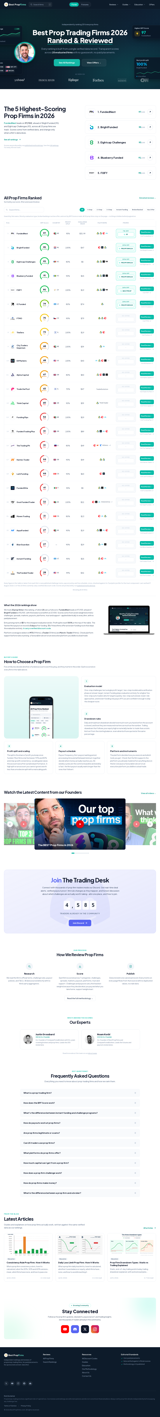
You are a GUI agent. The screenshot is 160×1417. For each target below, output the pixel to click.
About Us (85, 1372)
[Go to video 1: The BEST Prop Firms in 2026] (73, 853)
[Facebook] (24, 1383)
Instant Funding (122, 210)
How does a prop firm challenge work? (43, 1173)
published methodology (34, 145)
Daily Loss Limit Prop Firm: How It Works (78, 1262)
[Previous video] (10, 824)
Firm (7, 223)
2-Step (99, 210)
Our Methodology (89, 1369)
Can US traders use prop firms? (39, 1143)
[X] (85, 1329)
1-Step (89, 210)
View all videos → (148, 793)
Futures (84, 4)
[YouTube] (65, 1329)
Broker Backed (137, 210)
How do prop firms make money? (40, 1183)
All (82, 210)
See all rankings (11, 139)
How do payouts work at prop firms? (42, 1123)
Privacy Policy (26, 1406)
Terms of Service (10, 1406)
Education (138, 4)
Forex (74, 4)
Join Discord (78, 923)
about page (92, 1053)
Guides (125, 4)
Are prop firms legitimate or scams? (42, 1133)
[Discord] (75, 1329)
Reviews (112, 4)
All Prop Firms (48, 1358)
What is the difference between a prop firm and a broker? (52, 1193)
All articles (148, 1228)
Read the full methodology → (80, 998)
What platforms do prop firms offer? (42, 1153)
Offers (151, 4)
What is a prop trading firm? (38, 1093)
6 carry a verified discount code (37, 628)
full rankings (54, 145)
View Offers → (94, 62)
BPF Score (44, 223)
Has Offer (150, 210)
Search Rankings (50, 1362)
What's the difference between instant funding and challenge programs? (61, 1113)
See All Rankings (67, 62)
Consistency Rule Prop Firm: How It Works (28, 1262)
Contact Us (86, 1376)
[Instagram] (95, 1329)
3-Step (109, 210)
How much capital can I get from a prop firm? (46, 1163)
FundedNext (10, 123)
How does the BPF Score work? (39, 1103)
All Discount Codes (89, 1358)
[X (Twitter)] (6, 1383)
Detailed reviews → (147, 198)
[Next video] (150, 824)
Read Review (146, 232)
